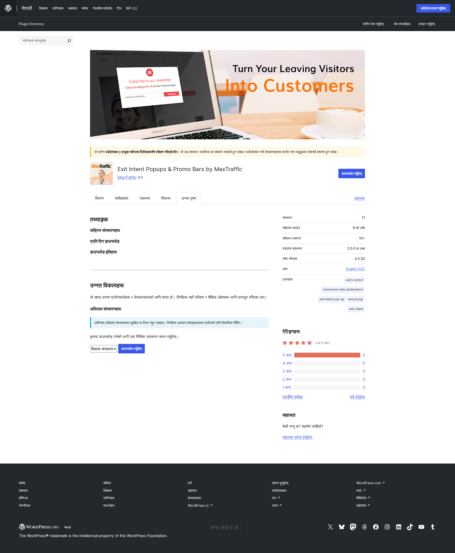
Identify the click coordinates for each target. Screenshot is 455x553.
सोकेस (107, 483)
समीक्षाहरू (121, 198)
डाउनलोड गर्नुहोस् (351, 173)
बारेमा (22, 483)
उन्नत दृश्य (189, 198)
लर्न (190, 483)
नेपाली (67, 527)
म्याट (361, 490)
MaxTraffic (127, 177)
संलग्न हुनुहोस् (280, 483)
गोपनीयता (24, 505)
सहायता (359, 198)
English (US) (355, 269)
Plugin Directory (31, 24)
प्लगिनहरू (108, 498)
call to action (354, 280)
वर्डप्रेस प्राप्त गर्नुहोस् (433, 8)
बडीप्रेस (363, 505)
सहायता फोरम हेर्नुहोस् (297, 437)
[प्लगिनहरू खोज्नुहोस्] (69, 40)
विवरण (99, 198)
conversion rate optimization (343, 289)
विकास (165, 198)
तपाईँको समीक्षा (292, 396)
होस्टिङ (23, 498)
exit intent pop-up (331, 299)
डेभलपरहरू (194, 498)
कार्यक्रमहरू (279, 490)
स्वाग (277, 505)
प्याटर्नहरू (108, 505)
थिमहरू (107, 490)
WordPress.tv (200, 505)
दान (276, 498)
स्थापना (145, 198)
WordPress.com (370, 483)
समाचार (23, 490)
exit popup (355, 299)
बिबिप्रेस (363, 498)
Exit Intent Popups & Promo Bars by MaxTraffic (180, 169)
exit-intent (356, 309)
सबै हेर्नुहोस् (357, 396)
